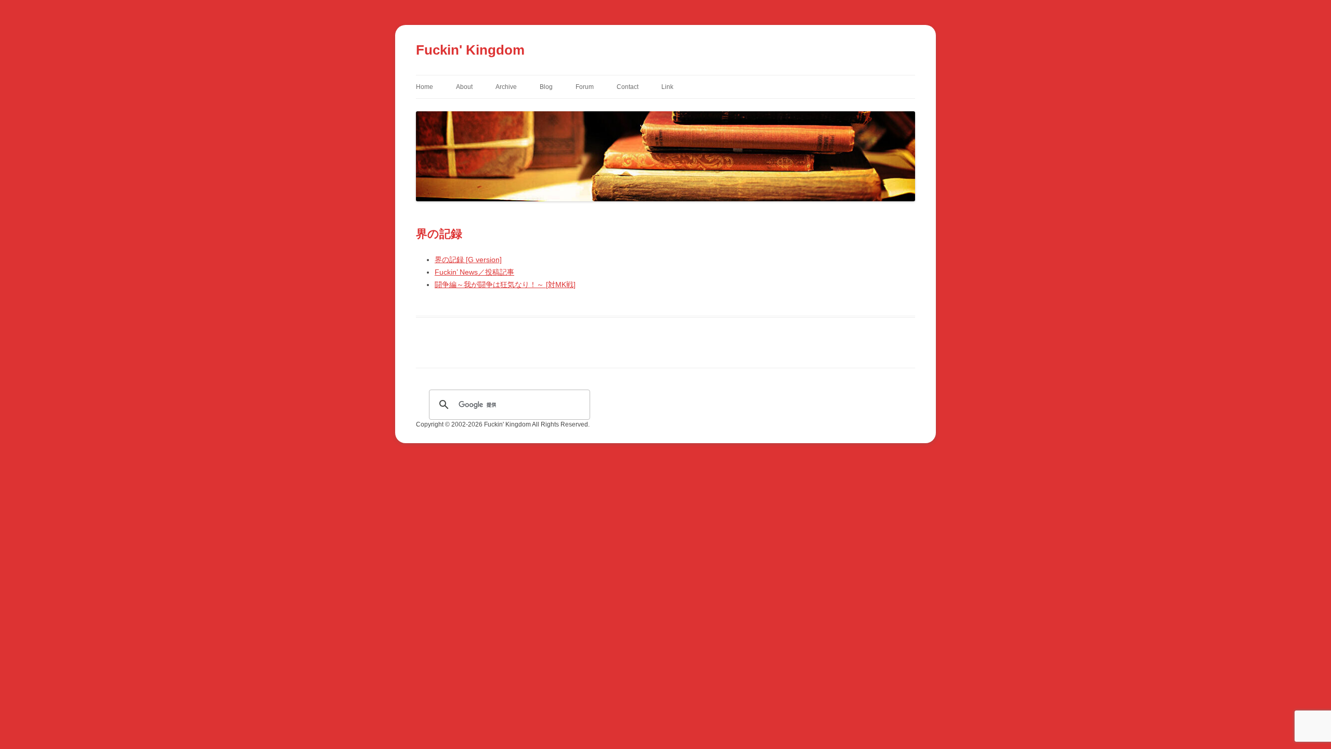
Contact (627, 87)
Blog (546, 87)
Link (667, 87)
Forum (585, 87)
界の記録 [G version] (468, 259)
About (464, 87)
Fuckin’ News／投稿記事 (474, 272)
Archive (506, 87)
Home (424, 87)
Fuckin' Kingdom (470, 50)
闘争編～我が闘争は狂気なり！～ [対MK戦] (505, 284)
